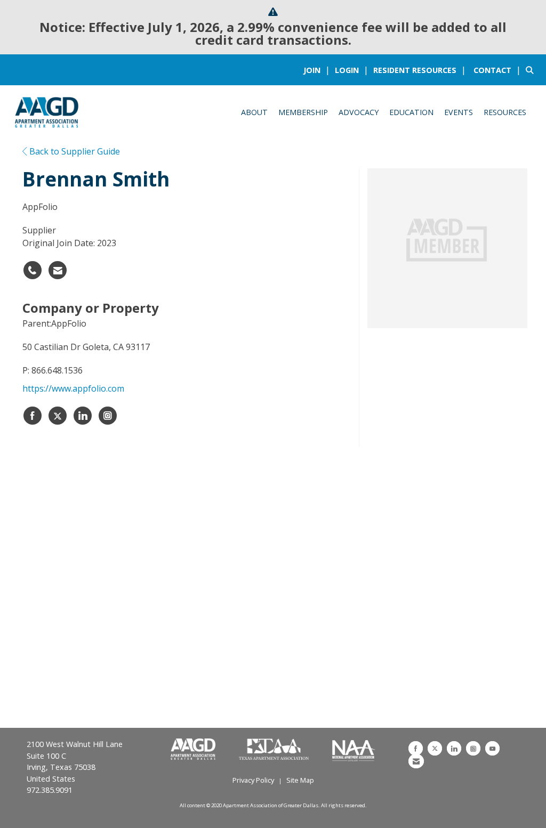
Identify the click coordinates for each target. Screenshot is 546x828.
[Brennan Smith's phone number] (32, 270)
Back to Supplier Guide (73, 151)
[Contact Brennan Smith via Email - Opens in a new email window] (57, 270)
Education (411, 112)
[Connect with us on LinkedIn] (454, 748)
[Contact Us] (416, 761)
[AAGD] (194, 750)
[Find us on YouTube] (492, 748)
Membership (303, 112)
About (254, 112)
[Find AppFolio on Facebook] (32, 415)
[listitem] (318, 70)
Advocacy (359, 112)
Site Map (300, 780)
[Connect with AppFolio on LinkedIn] (83, 415)
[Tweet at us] (435, 748)
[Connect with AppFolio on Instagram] (108, 415)
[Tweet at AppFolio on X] (57, 415)
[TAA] (275, 750)
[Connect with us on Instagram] (473, 748)
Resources (505, 112)
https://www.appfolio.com (73, 388)
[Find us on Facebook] (415, 748)
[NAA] (354, 750)
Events (458, 112)
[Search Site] (532, 70)
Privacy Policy (253, 780)
